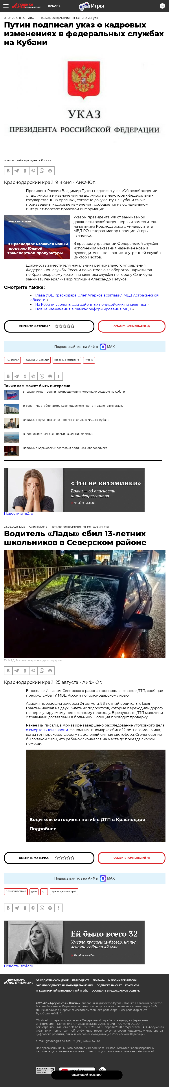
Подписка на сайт (109, 985)
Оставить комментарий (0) (132, 326)
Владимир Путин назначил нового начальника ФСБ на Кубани (66, 419)
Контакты (132, 985)
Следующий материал (87, 1075)
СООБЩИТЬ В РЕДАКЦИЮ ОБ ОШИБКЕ (116, 990)
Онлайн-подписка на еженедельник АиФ (64, 985)
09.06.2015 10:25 (14, 18)
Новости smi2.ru (18, 513)
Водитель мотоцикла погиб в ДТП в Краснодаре (87, 819)
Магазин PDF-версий (122, 980)
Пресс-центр (80, 980)
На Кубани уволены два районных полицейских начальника (90, 304)
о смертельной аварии (47, 730)
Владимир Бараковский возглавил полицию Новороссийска (65, 448)
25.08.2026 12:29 (14, 526)
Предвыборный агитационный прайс (62, 990)
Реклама (99, 980)
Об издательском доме (52, 980)
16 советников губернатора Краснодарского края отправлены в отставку (73, 405)
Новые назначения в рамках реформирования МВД (83, 309)
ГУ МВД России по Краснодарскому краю (33, 660)
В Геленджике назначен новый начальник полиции (58, 434)
